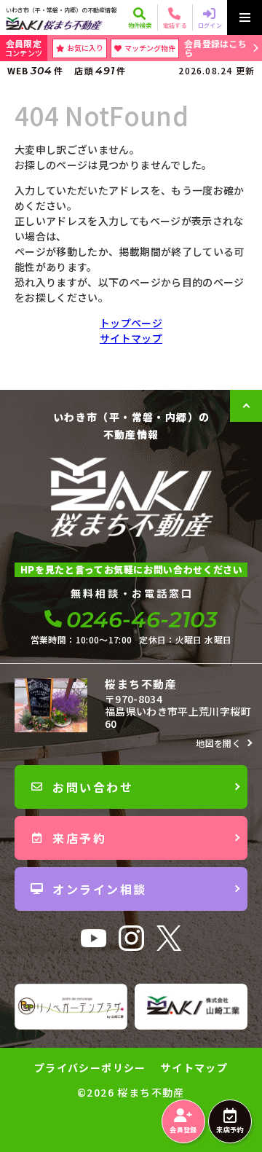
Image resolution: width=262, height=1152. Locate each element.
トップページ (131, 323)
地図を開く (218, 742)
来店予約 (229, 1130)
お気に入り (85, 47)
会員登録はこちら (215, 47)
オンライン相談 (99, 889)
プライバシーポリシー (90, 1067)
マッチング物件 (149, 47)
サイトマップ (131, 338)
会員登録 (183, 1130)
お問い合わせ (92, 787)
